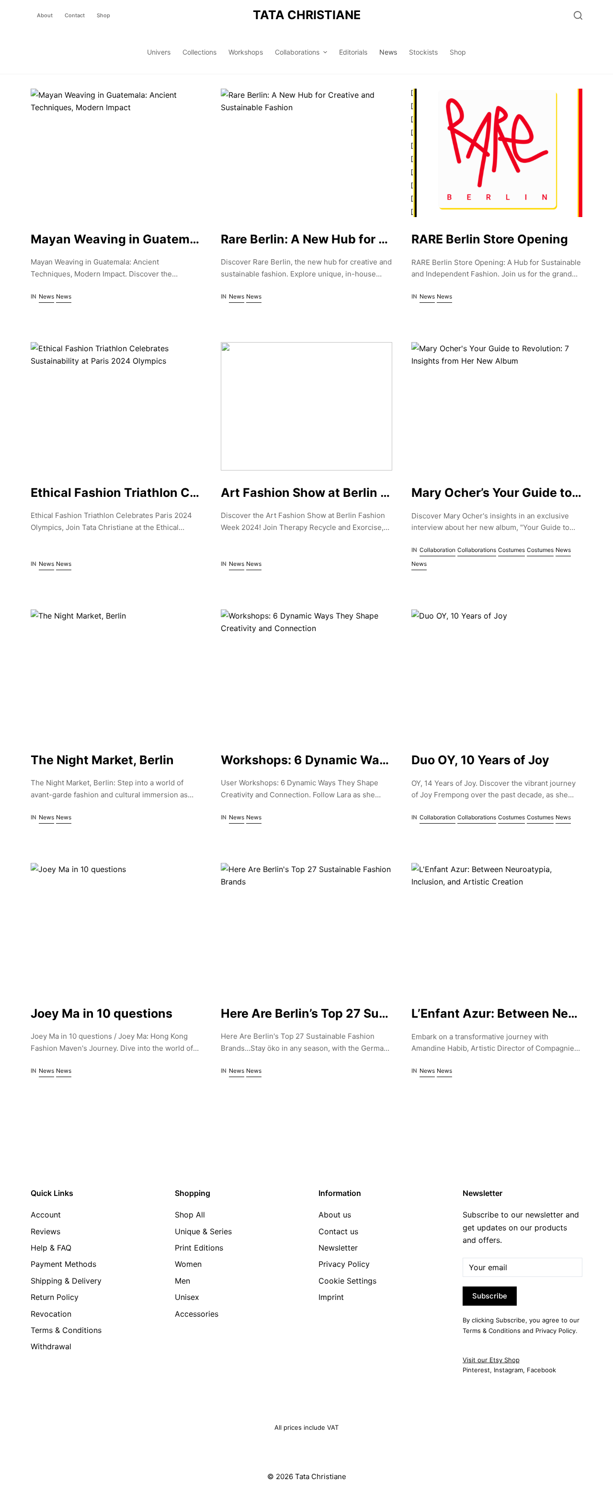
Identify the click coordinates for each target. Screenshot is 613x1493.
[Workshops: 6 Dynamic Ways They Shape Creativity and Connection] (306, 673)
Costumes (511, 549)
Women (188, 1264)
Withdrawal (51, 1346)
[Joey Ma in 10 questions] (116, 927)
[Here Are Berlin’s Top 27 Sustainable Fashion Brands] (306, 927)
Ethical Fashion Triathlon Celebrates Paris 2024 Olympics (201, 492)
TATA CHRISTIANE (307, 15)
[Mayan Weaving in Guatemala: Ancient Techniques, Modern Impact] (116, 153)
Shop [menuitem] (103, 15)
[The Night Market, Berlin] (116, 673)
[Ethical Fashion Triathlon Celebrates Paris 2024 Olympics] (116, 406)
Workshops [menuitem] (245, 52)
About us (334, 1214)
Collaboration (437, 549)
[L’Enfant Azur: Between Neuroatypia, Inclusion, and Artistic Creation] (496, 927)
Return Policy (55, 1297)
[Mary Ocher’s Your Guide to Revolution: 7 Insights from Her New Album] (496, 406)
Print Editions (199, 1247)
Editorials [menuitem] (353, 52)
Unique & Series (203, 1231)
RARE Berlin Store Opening (489, 239)
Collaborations (476, 549)
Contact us (338, 1231)
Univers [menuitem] (158, 52)
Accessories (196, 1314)
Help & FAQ (51, 1247)
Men (182, 1281)
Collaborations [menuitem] (297, 52)
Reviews (45, 1231)
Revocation (51, 1314)
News (46, 296)
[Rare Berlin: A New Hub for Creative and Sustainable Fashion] (306, 153)
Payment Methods (63, 1264)
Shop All (190, 1214)
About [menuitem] (45, 15)
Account (46, 1214)
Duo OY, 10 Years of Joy (480, 760)
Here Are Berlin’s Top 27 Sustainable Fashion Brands (375, 1013)
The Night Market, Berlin (102, 760)
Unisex (187, 1297)
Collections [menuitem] (199, 52)
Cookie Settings (347, 1281)
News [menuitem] (388, 52)
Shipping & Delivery (66, 1281)
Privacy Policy (344, 1264)
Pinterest (476, 1370)
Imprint (331, 1297)
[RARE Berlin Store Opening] (496, 153)
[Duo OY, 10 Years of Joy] (496, 673)
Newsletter (338, 1247)
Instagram (508, 1370)
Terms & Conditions (66, 1330)
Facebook (541, 1370)
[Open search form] (578, 15)
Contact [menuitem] (75, 15)
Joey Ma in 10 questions (101, 1013)
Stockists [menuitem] (423, 52)
